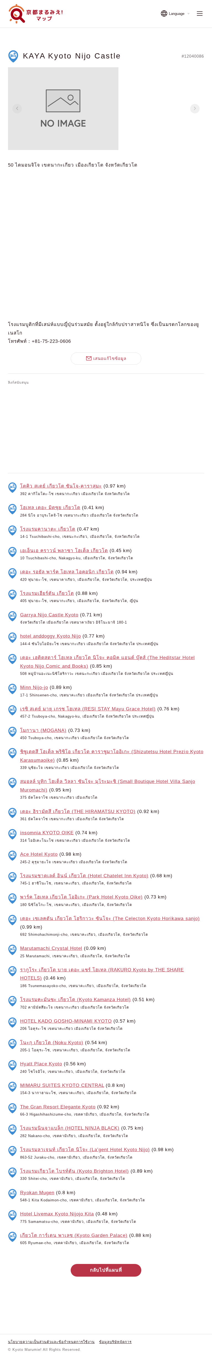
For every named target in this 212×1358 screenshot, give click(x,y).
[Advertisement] (106, 427)
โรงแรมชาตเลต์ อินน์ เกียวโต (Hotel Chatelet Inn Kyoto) (84, 875)
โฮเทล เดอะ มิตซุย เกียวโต (50, 507)
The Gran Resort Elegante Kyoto (58, 1107)
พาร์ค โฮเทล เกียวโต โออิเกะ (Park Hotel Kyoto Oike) (81, 897)
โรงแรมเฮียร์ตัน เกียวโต (47, 593)
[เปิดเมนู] (199, 14)
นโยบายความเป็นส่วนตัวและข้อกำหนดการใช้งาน (51, 1342)
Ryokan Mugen (37, 1192)
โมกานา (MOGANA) (43, 730)
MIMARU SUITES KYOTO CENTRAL (62, 1085)
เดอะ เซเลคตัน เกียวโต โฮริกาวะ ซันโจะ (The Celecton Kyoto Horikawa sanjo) (110, 918)
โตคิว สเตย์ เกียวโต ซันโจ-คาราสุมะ (61, 486)
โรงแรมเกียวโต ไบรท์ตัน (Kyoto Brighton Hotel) (74, 1171)
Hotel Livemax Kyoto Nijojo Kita (57, 1214)
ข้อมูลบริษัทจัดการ (115, 1342)
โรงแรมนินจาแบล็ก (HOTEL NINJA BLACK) (70, 1128)
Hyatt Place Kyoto (41, 1063)
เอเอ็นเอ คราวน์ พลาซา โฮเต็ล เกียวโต (64, 550)
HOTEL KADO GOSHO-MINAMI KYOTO (66, 1021)
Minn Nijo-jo (34, 687)
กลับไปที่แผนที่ (106, 1270)
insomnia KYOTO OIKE (47, 832)
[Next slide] (195, 108)
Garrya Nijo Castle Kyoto (49, 614)
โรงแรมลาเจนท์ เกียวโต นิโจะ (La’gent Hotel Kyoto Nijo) (85, 1149)
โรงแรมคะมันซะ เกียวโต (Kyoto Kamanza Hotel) (75, 999)
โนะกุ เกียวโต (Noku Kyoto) (51, 1042)
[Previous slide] (17, 108)
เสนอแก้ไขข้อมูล (109, 358)
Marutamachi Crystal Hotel (51, 948)
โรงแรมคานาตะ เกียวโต (47, 529)
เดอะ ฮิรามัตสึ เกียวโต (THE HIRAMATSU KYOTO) (78, 811)
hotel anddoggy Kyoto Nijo (50, 636)
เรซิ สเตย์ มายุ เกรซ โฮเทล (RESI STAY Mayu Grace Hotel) (88, 709)
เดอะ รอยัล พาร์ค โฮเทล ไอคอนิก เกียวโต (67, 571)
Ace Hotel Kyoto (39, 854)
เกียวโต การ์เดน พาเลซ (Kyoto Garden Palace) (74, 1235)
